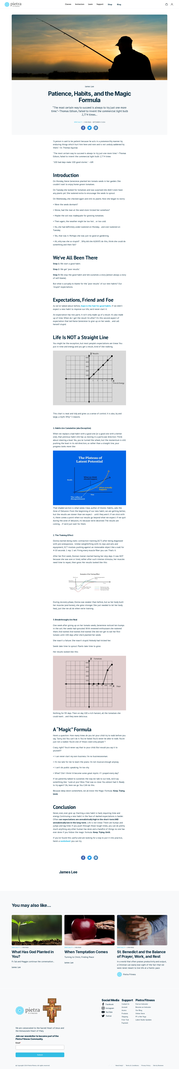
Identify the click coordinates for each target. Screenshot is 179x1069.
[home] (13, 4)
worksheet (65, 841)
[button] (68, 4)
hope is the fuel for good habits (96, 305)
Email (18, 1043)
